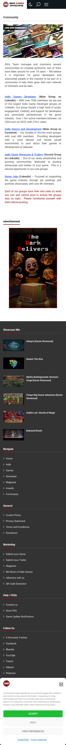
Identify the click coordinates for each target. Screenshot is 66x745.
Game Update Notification (20, 616)
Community (12, 494)
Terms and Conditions (17, 527)
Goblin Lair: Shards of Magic (40, 412)
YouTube (10, 655)
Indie (8, 464)
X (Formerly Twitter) (16, 637)
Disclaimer (11, 533)
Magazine (11, 482)
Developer (11, 476)
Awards (10, 488)
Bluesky (10, 649)
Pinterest (11, 673)
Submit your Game (16, 554)
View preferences (33, 731)
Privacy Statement (39, 740)
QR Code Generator (16, 583)
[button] (61, 684)
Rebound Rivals (34, 430)
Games (9, 470)
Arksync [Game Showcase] (39, 341)
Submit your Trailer (16, 560)
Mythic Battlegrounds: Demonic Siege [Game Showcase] (42, 379)
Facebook (11, 643)
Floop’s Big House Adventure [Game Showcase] (44, 397)
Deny (33, 722)
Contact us (12, 604)
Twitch (9, 661)
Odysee (10, 667)
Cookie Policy (23, 740)
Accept (33, 713)
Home (9, 458)
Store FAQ (11, 610)
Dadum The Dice (34, 359)
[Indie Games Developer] (13, 4)
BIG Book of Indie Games (19, 571)
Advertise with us (15, 577)
